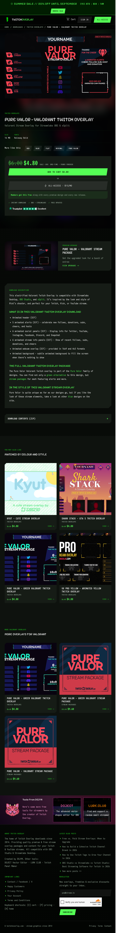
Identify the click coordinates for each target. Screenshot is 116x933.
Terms (98, 921)
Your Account (14, 891)
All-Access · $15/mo (58, 185)
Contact (11, 877)
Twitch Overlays (35, 27)
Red (28, 148)
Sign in (84, 19)
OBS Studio (25, 299)
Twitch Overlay (26, 834)
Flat (48, 148)
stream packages (17, 379)
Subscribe (67, 908)
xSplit (41, 299)
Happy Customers (15, 882)
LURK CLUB (36, 858)
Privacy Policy (15, 886)
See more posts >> (70, 866)
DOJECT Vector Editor (16, 858)
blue (70, 396)
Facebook (23, 877)
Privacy (90, 921)
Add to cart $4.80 (58, 172)
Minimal (59, 148)
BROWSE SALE (58, 11)
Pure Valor (73, 148)
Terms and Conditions (18, 896)
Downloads (18, 27)
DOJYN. (20, 854)
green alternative (56, 375)
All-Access (102, 19)
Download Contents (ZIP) (21, 418)
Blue (38, 148)
